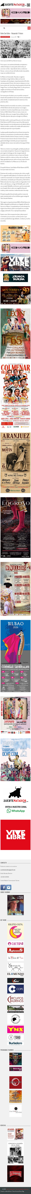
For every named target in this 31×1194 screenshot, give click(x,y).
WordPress (9, 1191)
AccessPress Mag (19, 1191)
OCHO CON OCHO (5, 37)
